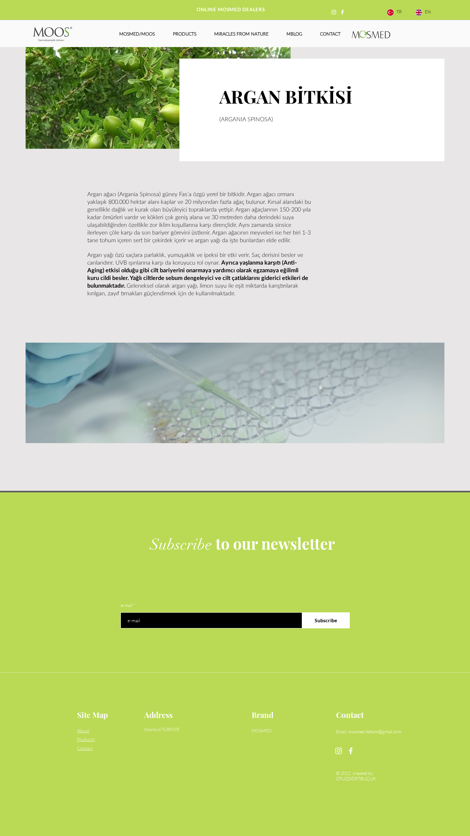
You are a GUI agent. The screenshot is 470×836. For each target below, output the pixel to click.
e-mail (126, 605)
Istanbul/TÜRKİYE (162, 730)
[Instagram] (334, 12)
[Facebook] (342, 12)
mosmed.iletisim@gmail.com (374, 731)
